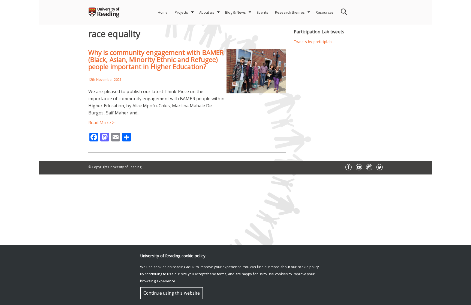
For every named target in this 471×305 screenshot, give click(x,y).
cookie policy (308, 266)
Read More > (101, 123)
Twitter (379, 167)
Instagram (369, 167)
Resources (325, 12)
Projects (181, 12)
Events (262, 12)
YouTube (359, 167)
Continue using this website (171, 293)
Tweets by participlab (313, 41)
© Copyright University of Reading (114, 167)
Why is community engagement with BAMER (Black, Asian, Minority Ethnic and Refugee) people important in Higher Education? (156, 59)
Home (163, 12)
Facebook (348, 167)
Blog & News (235, 12)
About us (206, 12)
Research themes (290, 12)
